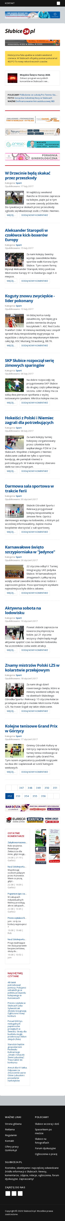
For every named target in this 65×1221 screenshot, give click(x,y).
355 (35, 796)
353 (18, 796)
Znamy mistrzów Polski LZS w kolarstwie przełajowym (32, 667)
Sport (19, 182)
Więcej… (11, 215)
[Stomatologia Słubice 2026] (32, 42)
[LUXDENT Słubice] (54, 837)
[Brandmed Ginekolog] (32, 156)
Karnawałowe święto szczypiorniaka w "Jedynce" (30, 549)
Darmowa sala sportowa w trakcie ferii (29, 488)
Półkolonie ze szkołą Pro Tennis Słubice (40, 94)
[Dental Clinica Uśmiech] (40, 855)
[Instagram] (14, 1193)
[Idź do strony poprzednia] (14, 788)
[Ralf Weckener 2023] (54, 854)
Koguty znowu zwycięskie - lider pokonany (30, 298)
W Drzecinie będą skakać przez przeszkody (27, 175)
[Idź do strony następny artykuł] (51, 796)
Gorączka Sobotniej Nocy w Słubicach (33, 97)
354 (26, 796)
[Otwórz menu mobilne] (58, 3)
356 (43, 796)
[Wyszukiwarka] (52, 3)
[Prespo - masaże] (32, 144)
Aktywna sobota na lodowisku (23, 610)
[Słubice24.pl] (20, 31)
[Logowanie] (42, 3)
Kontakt (9, 3)
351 (55, 787)
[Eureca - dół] (32, 819)
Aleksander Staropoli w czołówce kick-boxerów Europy (26, 234)
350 (47, 787)
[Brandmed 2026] (32, 14)
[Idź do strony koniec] (56, 796)
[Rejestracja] (47, 3)
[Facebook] (8, 1193)
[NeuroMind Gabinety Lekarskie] (32, 131)
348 (30, 787)
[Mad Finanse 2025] (32, 119)
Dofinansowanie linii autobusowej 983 (35, 101)
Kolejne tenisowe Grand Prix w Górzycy (31, 728)
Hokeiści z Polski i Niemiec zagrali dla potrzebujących (29, 420)
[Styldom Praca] (40, 837)
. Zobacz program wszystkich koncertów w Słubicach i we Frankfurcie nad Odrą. (29, 79)
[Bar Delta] (32, 807)
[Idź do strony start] (9, 788)
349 (38, 787)
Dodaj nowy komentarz (35, 215)
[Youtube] (20, 1193)
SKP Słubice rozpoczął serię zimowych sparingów (29, 363)
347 (21, 787)
